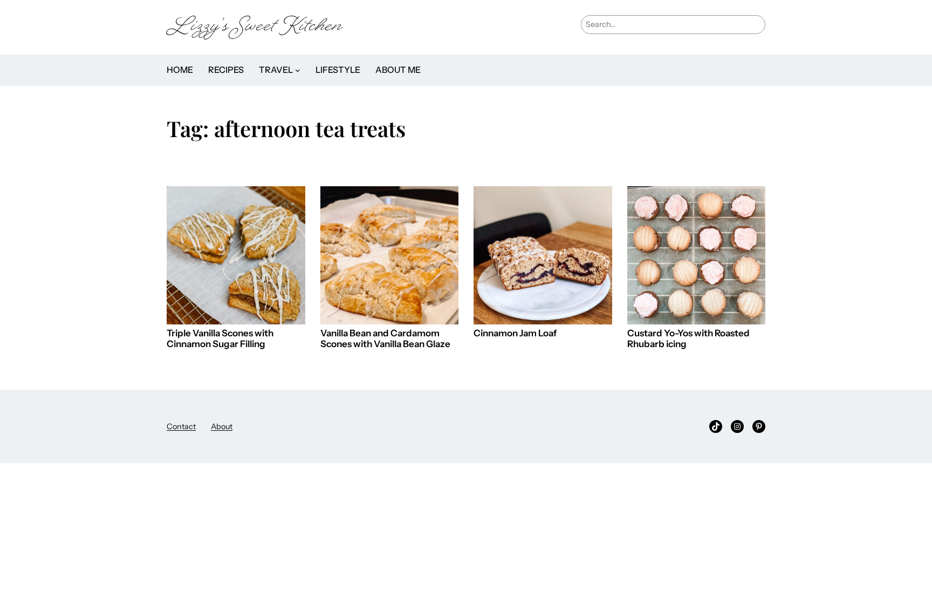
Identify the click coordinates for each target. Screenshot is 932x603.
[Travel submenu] (297, 70)
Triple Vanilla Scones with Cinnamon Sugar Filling (220, 338)
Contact (181, 426)
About (221, 426)
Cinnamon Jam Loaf (515, 333)
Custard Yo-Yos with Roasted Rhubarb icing (688, 338)
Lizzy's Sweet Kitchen (254, 27)
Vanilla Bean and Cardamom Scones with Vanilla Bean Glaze (385, 338)
